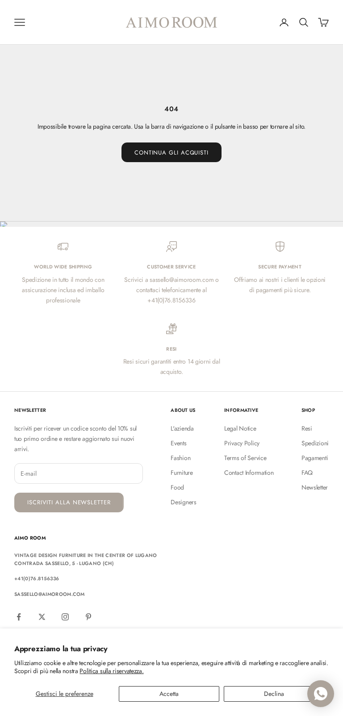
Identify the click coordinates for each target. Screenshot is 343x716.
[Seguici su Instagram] (65, 616)
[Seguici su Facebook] (18, 616)
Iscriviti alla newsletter (69, 502)
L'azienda (182, 428)
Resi (306, 428)
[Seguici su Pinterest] (88, 616)
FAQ (307, 472)
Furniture (181, 472)
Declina (274, 693)
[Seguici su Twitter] (42, 616)
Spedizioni (315, 443)
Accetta (169, 693)
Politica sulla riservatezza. (111, 670)
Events (178, 443)
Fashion (180, 457)
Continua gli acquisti (171, 152)
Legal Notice (240, 428)
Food (177, 487)
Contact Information (249, 472)
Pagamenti (314, 457)
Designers (183, 502)
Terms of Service (245, 457)
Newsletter (314, 487)
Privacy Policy (241, 443)
